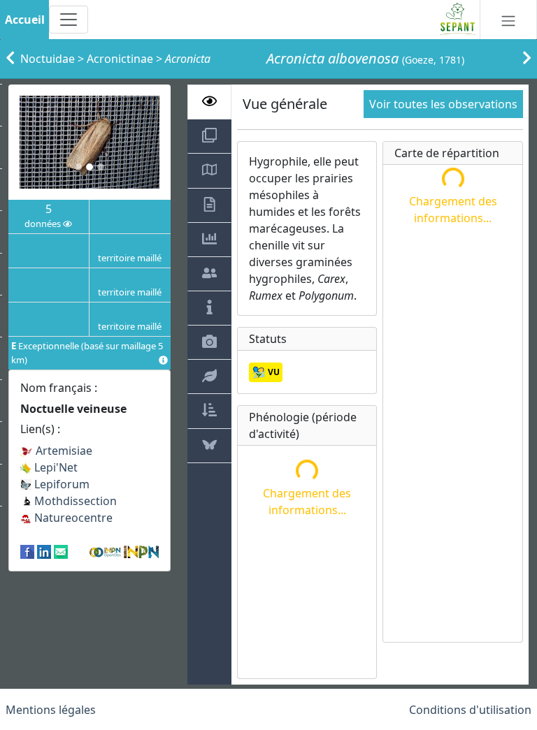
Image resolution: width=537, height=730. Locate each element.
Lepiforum (60, 484)
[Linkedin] (44, 551)
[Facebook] (27, 551)
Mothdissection (74, 501)
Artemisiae (62, 450)
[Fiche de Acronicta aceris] (10, 58)
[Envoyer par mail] (61, 551)
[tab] (209, 102)
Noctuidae (47, 58)
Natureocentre (72, 517)
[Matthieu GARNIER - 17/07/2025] (89, 142)
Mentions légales (51, 709)
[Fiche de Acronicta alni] (527, 58)
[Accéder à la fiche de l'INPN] (141, 551)
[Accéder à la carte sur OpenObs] (106, 551)
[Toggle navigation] (68, 20)
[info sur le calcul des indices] (163, 360)
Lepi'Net (54, 467)
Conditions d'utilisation (470, 709)
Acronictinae (120, 58)
